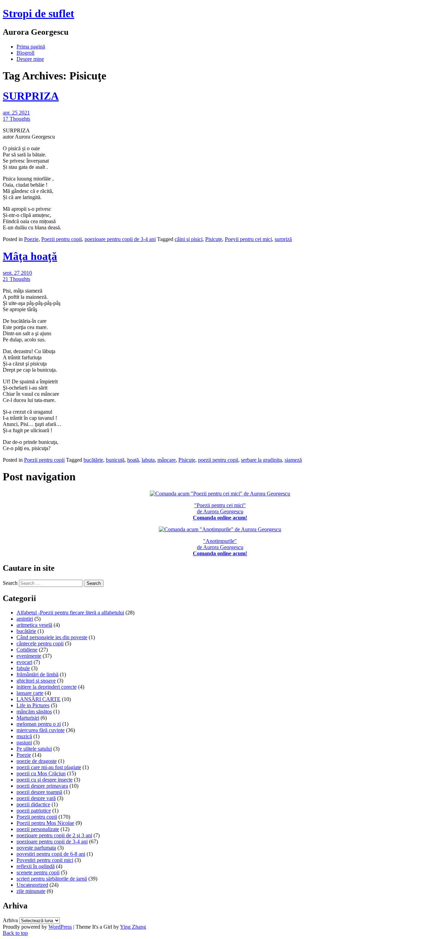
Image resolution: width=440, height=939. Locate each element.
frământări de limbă (37, 674)
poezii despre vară (36, 798)
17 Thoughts (16, 119)
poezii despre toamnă (39, 792)
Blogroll (25, 53)
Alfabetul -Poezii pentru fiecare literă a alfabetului (70, 612)
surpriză (283, 239)
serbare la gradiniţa (261, 460)
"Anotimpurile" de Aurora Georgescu (220, 547)
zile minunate (30, 891)
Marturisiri (27, 718)
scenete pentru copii (37, 872)
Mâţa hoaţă (30, 256)
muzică (24, 736)
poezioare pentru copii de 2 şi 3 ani (54, 835)
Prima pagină (30, 47)
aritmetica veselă (34, 625)
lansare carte (29, 693)
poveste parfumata (36, 848)
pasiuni (24, 742)
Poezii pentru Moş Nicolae (45, 823)
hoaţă (133, 460)
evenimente (28, 656)
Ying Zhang (133, 927)
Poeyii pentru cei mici (248, 239)
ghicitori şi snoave (36, 681)
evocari (24, 662)
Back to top (15, 933)
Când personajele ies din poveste (51, 637)
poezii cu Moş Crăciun (41, 773)
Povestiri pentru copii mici (44, 860)
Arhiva (10, 920)
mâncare (166, 460)
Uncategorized (32, 885)
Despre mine (30, 59)
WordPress (60, 927)
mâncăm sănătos (34, 711)
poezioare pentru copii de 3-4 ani (120, 239)
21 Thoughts (16, 279)
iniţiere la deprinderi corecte (46, 687)
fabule (23, 668)
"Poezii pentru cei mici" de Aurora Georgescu (220, 511)
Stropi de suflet (38, 13)
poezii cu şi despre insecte (44, 780)
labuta (148, 460)
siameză (293, 460)
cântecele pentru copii (40, 643)
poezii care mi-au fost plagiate (48, 767)
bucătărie (93, 460)
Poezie (31, 239)
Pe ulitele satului (34, 749)
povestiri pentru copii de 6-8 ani (50, 854)
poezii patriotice (33, 811)
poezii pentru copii (218, 460)
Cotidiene (26, 650)
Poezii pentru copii (61, 239)
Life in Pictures (33, 705)
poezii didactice (33, 804)
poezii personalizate (37, 829)
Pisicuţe (213, 239)
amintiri (24, 619)
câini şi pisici (188, 239)
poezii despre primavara (42, 786)
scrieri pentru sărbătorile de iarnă (51, 879)
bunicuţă (115, 460)
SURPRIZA (31, 96)
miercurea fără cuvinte (40, 730)
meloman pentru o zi (38, 724)
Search (10, 583)
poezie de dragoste (36, 761)
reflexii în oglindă (35, 866)
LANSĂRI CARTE (38, 699)
